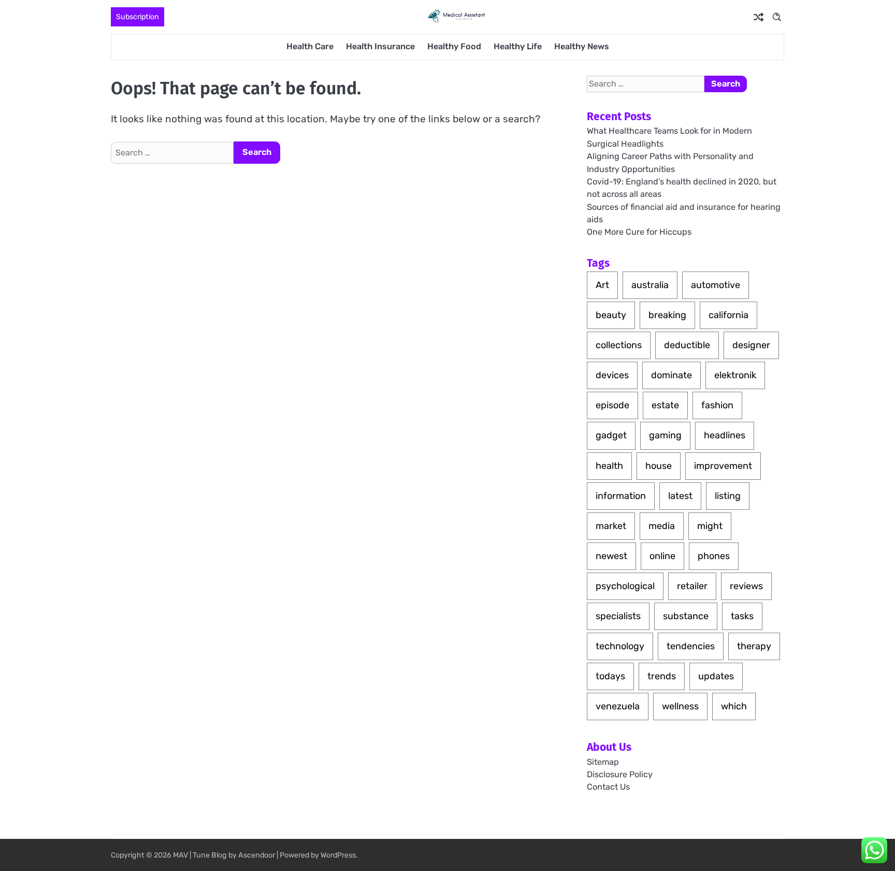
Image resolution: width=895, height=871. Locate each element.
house (658, 466)
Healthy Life (518, 46)
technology (620, 646)
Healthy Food (454, 46)
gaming (665, 435)
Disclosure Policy (620, 774)
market (611, 526)
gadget (611, 435)
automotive (715, 285)
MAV (180, 855)
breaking (667, 315)
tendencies (691, 646)
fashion (717, 405)
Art (602, 285)
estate (665, 405)
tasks (742, 616)
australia (650, 285)
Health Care (310, 46)
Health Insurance (380, 46)
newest (611, 556)
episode (612, 405)
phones (714, 556)
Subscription (137, 16)
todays (610, 676)
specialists (618, 616)
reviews (746, 586)
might (710, 526)
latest (680, 496)
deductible (687, 345)
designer (751, 345)
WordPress (338, 855)
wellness (680, 706)
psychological (625, 586)
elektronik (735, 375)
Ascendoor (256, 855)
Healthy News (581, 46)
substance (686, 616)
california (728, 315)
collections (619, 345)
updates (716, 676)
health (609, 466)
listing (728, 496)
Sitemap (603, 762)
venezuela (618, 706)
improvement (723, 466)
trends (661, 676)
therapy (754, 646)
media (661, 526)
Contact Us (608, 787)
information (621, 496)
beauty (611, 315)
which (734, 706)
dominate (671, 375)
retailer (692, 586)
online (662, 556)
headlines (724, 435)
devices (612, 375)
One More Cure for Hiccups (639, 232)
